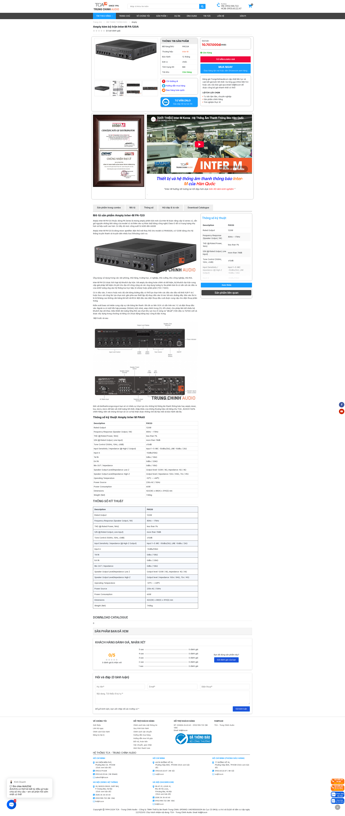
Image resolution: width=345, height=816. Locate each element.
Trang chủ (124, 16)
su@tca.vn (159, 774)
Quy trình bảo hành (141, 728)
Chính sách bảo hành (101, 732)
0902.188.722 (198, 725)
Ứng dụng (192, 16)
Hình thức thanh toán (141, 748)
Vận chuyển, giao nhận (142, 745)
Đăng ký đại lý (98, 735)
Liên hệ (220, 16)
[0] (250, 7)
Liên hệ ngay (98, 728)
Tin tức (207, 16)
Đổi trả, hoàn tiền (140, 741)
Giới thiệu (97, 725)
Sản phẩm (161, 16)
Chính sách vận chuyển (142, 732)
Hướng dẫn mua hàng (142, 735)
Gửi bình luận (241, 709)
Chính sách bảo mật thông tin (145, 725)
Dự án (177, 16)
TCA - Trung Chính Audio (224, 725)
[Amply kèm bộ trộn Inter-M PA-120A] (126, 49)
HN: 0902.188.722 (230, 6)
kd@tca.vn (99, 801)
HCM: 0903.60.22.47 (231, 8)
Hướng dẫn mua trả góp (143, 738)
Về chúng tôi (143, 16)
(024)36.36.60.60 (184, 725)
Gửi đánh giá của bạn (226, 659)
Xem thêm (226, 285)
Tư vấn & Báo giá (225, 59)
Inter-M (185, 51)
